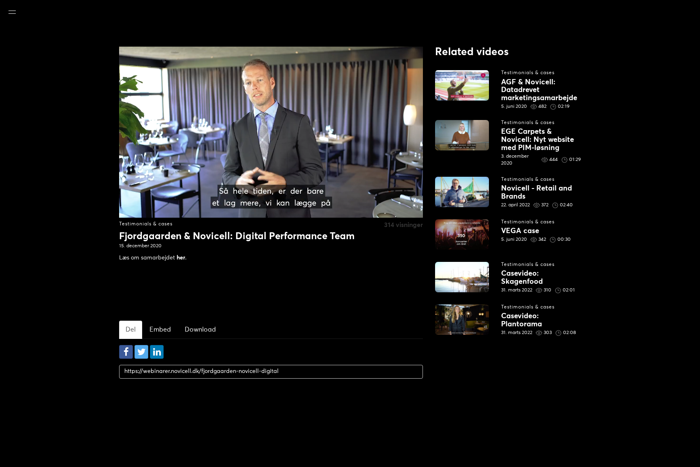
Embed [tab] (160, 329)
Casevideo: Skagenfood (522, 277)
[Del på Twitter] (141, 352)
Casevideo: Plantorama (521, 320)
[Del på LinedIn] (157, 352)
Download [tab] (200, 329)
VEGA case (520, 231)
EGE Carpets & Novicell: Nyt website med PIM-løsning (537, 140)
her (181, 258)
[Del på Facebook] (126, 352)
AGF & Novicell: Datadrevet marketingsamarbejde (539, 90)
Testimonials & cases (146, 224)
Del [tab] (131, 329)
